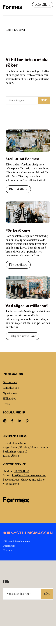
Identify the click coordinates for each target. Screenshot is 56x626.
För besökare (18, 264)
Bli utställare (18, 189)
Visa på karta (11, 484)
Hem (8, 30)
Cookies (7, 550)
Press (6, 404)
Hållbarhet (9, 398)
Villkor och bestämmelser (17, 541)
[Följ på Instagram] (5, 421)
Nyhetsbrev (10, 393)
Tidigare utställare (22, 336)
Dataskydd (9, 546)
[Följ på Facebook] (12, 421)
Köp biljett (42, 4)
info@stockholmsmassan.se (29, 475)
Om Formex (10, 382)
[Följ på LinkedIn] (20, 421)
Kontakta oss (11, 388)
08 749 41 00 (21, 471)
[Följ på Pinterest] (27, 421)
